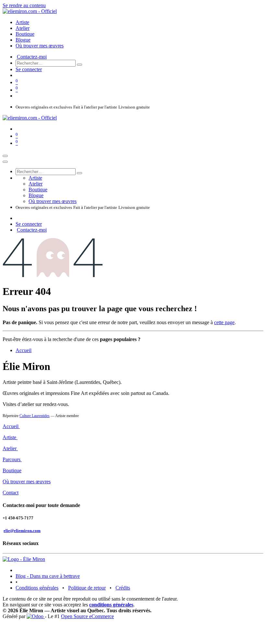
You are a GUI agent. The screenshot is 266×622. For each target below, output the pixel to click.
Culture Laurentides (34, 415)
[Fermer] (5, 162)
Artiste (10, 437)
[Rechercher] (79, 65)
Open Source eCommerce (87, 616)
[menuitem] (22, 22)
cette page (224, 322)
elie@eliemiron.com (22, 530)
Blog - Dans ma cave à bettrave (48, 576)
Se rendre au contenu (24, 5)
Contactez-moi (32, 56)
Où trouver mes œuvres (27, 481)
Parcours (12, 459)
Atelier (10, 448)
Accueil (23, 350)
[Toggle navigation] (5, 156)
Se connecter (29, 69)
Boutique (12, 470)
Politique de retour (87, 587)
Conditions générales (37, 587)
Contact (10, 492)
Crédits (122, 587)
